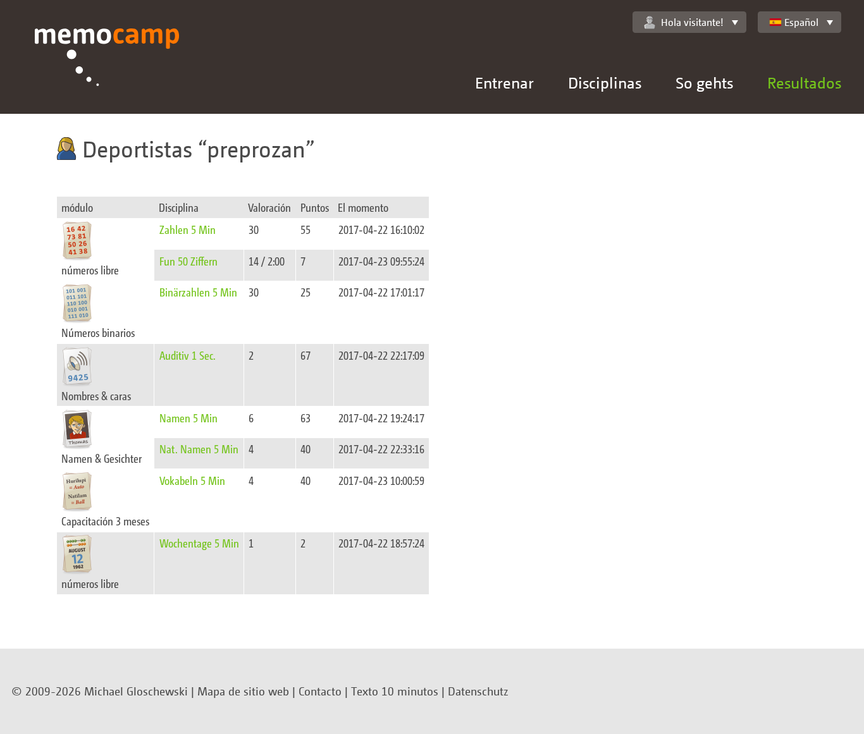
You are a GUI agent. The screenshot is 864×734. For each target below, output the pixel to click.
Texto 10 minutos (394, 691)
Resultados (804, 82)
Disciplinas (604, 82)
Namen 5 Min (188, 417)
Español (801, 22)
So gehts (704, 82)
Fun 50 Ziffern (188, 261)
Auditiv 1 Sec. (187, 355)
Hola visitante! (692, 22)
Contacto (320, 691)
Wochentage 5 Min (199, 542)
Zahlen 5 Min (187, 229)
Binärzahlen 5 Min (198, 291)
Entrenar (504, 82)
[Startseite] (107, 71)
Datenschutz (478, 691)
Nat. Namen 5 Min (198, 448)
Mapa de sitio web (243, 691)
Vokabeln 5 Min (192, 480)
